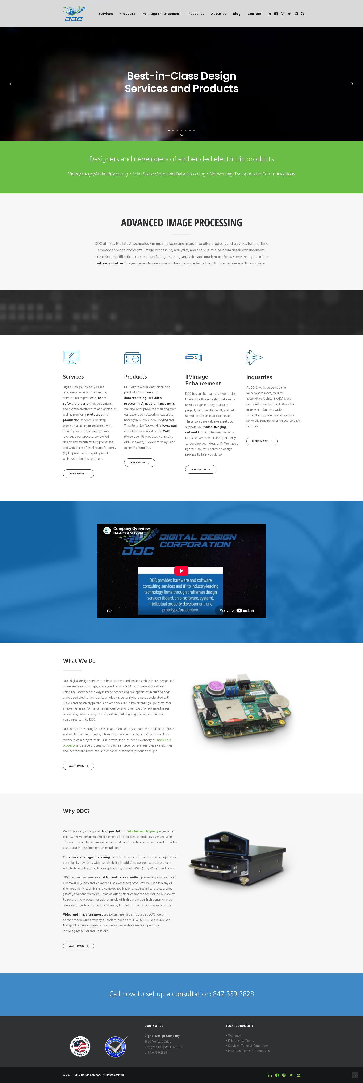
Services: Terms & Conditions (248, 1045)
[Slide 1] (169, 130)
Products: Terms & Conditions (249, 1051)
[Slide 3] (177, 130)
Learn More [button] (76, 473)
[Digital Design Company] (74, 13)
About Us (218, 14)
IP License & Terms (241, 1040)
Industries (195, 14)
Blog (237, 14)
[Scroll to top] (355, 1075)
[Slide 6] (190, 130)
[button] (269, 13)
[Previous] (10, 87)
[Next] (352, 87)
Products (127, 14)
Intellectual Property (142, 831)
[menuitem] (106, 13)
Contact (254, 14)
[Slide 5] (186, 130)
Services (106, 14)
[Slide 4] (181, 130)
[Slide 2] (173, 130)
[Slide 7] (194, 130)
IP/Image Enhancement (161, 14)
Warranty (234, 1035)
